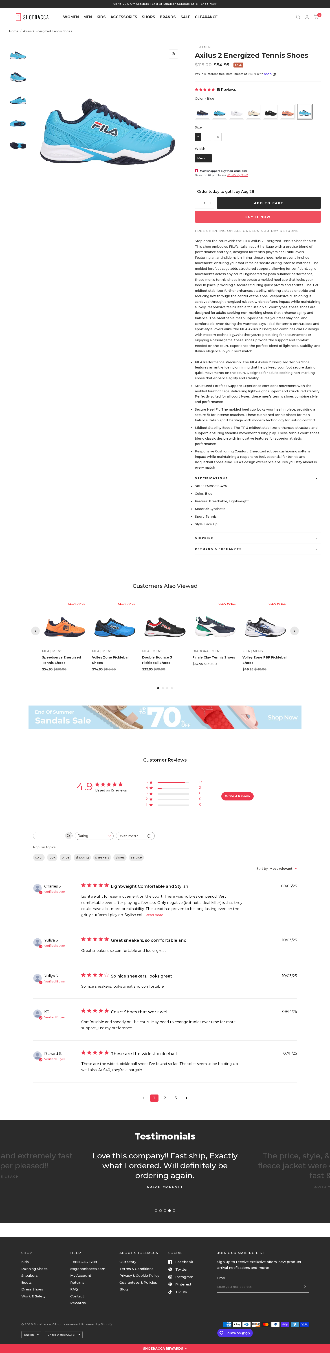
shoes (120, 857)
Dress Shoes (32, 1289)
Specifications (211, 478)
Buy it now (258, 217)
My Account (80, 1275)
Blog (123, 1289)
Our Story (127, 1262)
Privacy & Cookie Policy (139, 1275)
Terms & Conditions (136, 1269)
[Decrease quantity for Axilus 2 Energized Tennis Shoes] (198, 203)
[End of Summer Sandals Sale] (165, 717)
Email (221, 1278)
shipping (82, 857)
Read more (154, 915)
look (52, 857)
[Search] (298, 17)
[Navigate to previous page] (143, 1098)
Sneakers (29, 1275)
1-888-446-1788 (83, 1262)
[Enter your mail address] (304, 1287)
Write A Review (237, 796)
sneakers (102, 857)
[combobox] (94, 836)
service (136, 857)
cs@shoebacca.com (87, 1269)
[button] (165, 1348)
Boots (26, 1282)
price (65, 857)
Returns (77, 1282)
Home (13, 31)
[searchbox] (48, 835)
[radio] (202, 111)
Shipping (204, 538)
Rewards (78, 1303)
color (39, 857)
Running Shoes (34, 1269)
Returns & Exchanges (218, 549)
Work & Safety (33, 1296)
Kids (25, 1262)
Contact (77, 1296)
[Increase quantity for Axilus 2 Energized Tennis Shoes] (210, 203)
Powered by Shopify (96, 1324)
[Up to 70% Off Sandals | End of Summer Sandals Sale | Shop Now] (165, 4)
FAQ (74, 1289)
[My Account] (307, 17)
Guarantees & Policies (138, 1282)
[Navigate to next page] (186, 1098)
